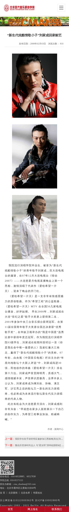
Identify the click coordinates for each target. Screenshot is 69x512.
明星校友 (37, 492)
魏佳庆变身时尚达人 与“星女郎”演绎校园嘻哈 (37, 445)
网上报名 (33, 509)
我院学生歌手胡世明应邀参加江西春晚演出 (36, 439)
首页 (10, 509)
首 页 (2, 492)
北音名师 (25, 492)
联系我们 (57, 509)
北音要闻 (13, 492)
